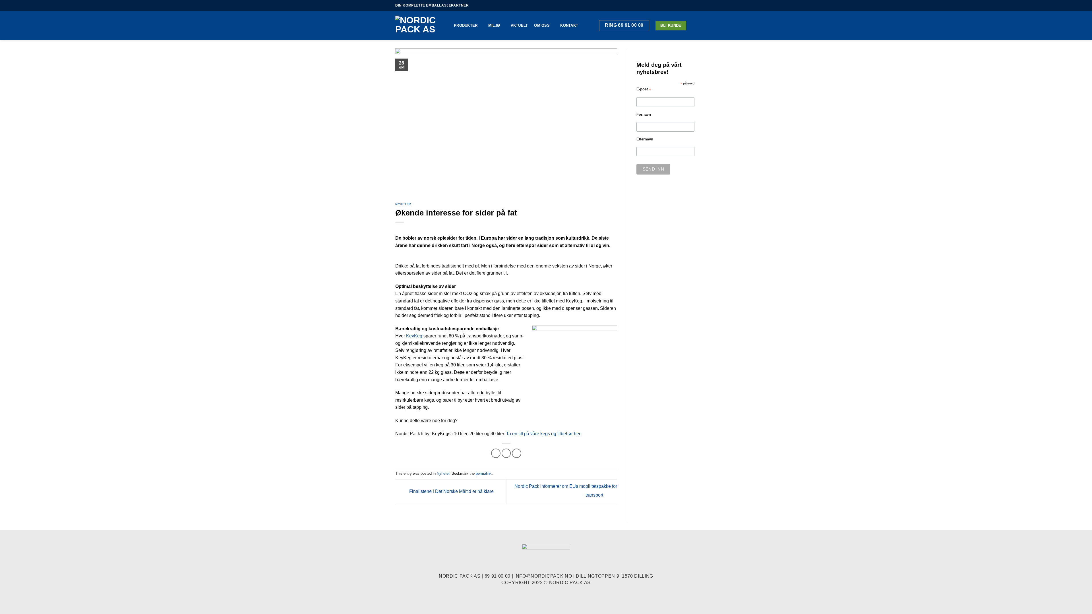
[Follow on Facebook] (683, 6)
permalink (484, 473)
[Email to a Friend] (506, 453)
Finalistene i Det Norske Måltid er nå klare (451, 491)
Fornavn (643, 115)
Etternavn (644, 139)
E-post (643, 89)
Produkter (465, 25)
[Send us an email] (694, 6)
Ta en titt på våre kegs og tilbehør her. (543, 433)
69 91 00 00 (497, 576)
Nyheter (403, 204)
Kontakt (569, 25)
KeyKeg (414, 335)
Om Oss (542, 25)
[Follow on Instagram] (688, 6)
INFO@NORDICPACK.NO (543, 576)
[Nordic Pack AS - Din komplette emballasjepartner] (420, 25)
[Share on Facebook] (495, 453)
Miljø (494, 25)
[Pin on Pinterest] (516, 453)
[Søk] (694, 25)
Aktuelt (519, 25)
